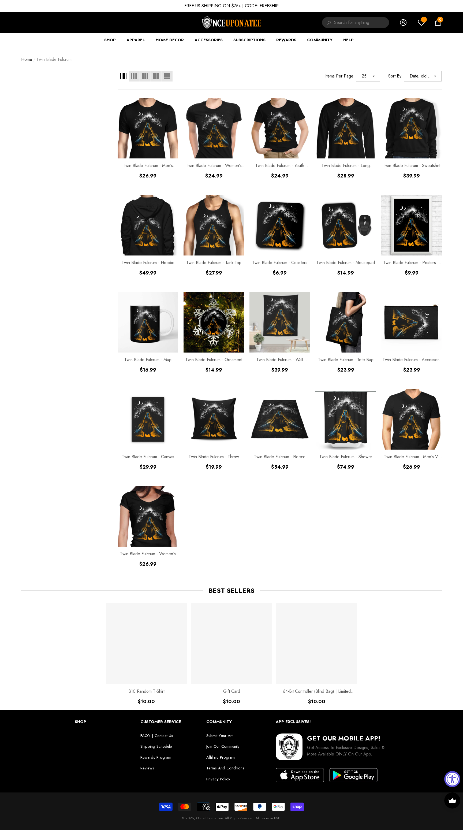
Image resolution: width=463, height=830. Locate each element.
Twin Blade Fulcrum (54, 59)
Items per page (339, 76)
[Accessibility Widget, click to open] (452, 779)
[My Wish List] (421, 22)
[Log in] (403, 22)
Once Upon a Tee (209, 818)
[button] (438, 22)
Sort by (394, 76)
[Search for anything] (328, 22)
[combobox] (361, 22)
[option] (146, 654)
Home (26, 59)
